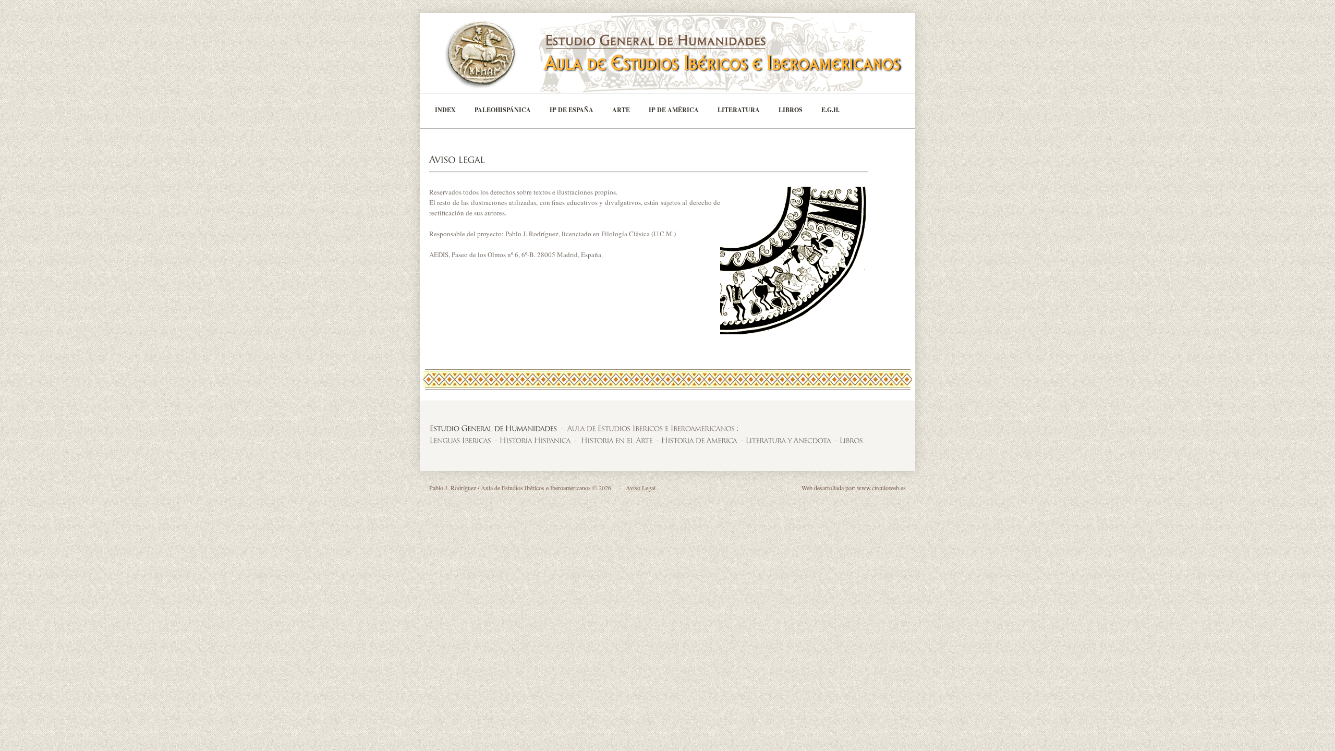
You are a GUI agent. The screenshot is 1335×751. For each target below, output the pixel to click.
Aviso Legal (641, 487)
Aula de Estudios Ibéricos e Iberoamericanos (683, 53)
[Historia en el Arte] (616, 439)
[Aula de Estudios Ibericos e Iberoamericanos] (650, 427)
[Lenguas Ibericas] (460, 439)
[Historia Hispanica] (534, 439)
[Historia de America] (699, 439)
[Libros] (851, 439)
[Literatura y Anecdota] (788, 439)
